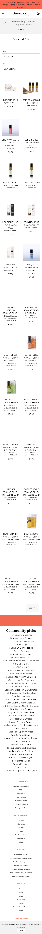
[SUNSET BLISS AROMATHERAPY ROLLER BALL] (31, 342)
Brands (21, 892)
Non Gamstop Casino (21, 638)
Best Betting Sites (21, 696)
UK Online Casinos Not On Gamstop (21, 683)
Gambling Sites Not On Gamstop (21, 690)
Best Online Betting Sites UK (21, 703)
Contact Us (21, 793)
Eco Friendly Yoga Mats (21, 862)
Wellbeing (21, 900)
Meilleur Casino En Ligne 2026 (21, 748)
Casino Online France (21, 754)
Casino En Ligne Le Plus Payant (21, 770)
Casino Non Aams (21, 728)
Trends (21, 903)
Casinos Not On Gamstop (21, 670)
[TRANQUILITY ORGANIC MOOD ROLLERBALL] (31, 252)
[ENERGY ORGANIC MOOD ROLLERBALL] (10, 127)
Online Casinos (21, 651)
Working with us (21, 835)
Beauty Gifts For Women (21, 869)
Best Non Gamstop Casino (21, 715)
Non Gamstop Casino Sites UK (21, 699)
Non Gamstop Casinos (21, 635)
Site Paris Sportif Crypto (21, 732)
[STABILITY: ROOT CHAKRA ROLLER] (31, 210)
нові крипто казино (21, 761)
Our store (21, 828)
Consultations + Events (21, 907)
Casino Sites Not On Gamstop (21, 677)
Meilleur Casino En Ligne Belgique (21, 725)
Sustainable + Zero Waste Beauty (21, 858)
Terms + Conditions (21, 804)
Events (21, 831)
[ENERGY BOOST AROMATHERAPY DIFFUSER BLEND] (31, 521)
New (21, 889)
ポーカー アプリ (21, 767)
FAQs (21, 790)
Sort (3, 64)
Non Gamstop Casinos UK (21, 641)
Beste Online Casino (21, 657)
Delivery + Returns (21, 801)
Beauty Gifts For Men (21, 865)
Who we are (21, 824)
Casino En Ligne (21, 644)
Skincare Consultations (21, 786)
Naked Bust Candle (21, 855)
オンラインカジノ (21, 667)
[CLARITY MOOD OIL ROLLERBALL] (31, 170)
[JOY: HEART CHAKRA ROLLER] (10, 252)
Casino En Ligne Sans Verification (21, 738)
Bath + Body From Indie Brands (21, 873)
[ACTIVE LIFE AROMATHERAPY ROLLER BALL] (10, 387)
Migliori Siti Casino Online (21, 712)
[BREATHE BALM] (10, 88)
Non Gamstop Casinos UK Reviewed (21, 661)
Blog (21, 842)
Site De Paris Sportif (21, 735)
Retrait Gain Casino (21, 744)
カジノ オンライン (21, 664)
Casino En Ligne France (21, 648)
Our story (21, 820)
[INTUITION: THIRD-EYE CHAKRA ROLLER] (10, 210)
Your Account (21, 797)
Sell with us (21, 838)
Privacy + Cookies (21, 808)
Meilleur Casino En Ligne (21, 751)
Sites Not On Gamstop (21, 686)
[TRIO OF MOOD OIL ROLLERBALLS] (31, 88)
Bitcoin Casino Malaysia (21, 757)
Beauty (21, 896)
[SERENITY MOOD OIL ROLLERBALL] (10, 170)
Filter (4, 51)
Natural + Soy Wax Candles (21, 876)
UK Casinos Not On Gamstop (21, 693)
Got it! (21, 931)
